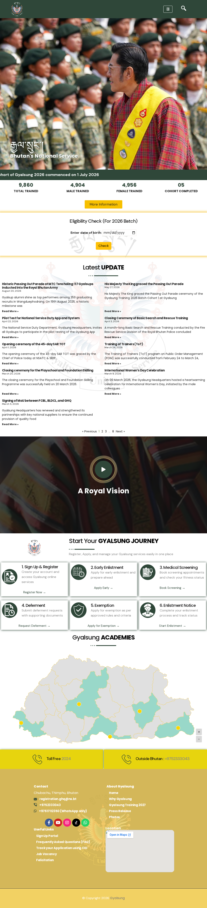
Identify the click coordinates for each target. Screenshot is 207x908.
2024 (66, 758)
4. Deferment (33, 605)
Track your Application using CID (61, 848)
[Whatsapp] (85, 823)
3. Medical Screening (179, 567)
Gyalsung (117, 898)
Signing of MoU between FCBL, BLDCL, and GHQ (36, 400)
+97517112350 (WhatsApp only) (63, 811)
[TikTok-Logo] (76, 823)
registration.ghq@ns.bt (57, 799)
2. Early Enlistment (107, 567)
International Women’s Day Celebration (135, 370)
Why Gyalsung (120, 799)
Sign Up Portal (47, 836)
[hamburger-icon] (167, 9)
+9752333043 (177, 758)
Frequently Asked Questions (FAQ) (63, 842)
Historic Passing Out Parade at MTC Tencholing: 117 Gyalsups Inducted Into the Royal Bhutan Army (47, 286)
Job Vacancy (46, 854)
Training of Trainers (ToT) (124, 344)
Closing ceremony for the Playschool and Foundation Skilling (47, 370)
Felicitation (45, 860)
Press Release (120, 811)
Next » (120, 431)
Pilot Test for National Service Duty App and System (40, 318)
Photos (114, 817)
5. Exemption (102, 605)
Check (103, 245)
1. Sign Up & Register (40, 567)
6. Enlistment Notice (178, 605)
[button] (183, 9)
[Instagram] (67, 823)
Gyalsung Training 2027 (127, 805)
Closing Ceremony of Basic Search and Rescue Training (146, 318)
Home (113, 793)
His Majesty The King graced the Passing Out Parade (144, 284)
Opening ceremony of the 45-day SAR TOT (33, 344)
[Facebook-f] (49, 823)
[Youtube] (58, 823)
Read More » (10, 311)
